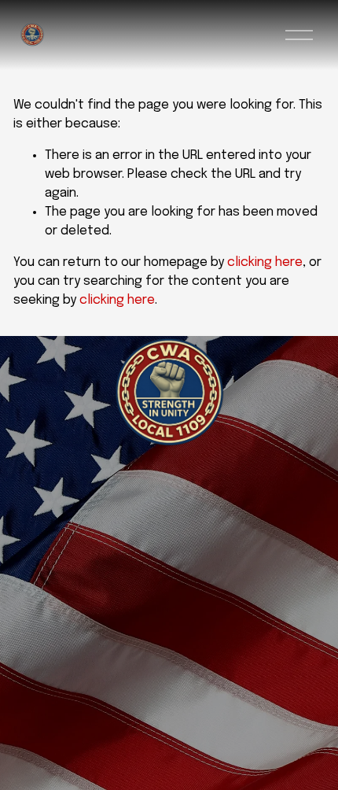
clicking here (265, 262)
